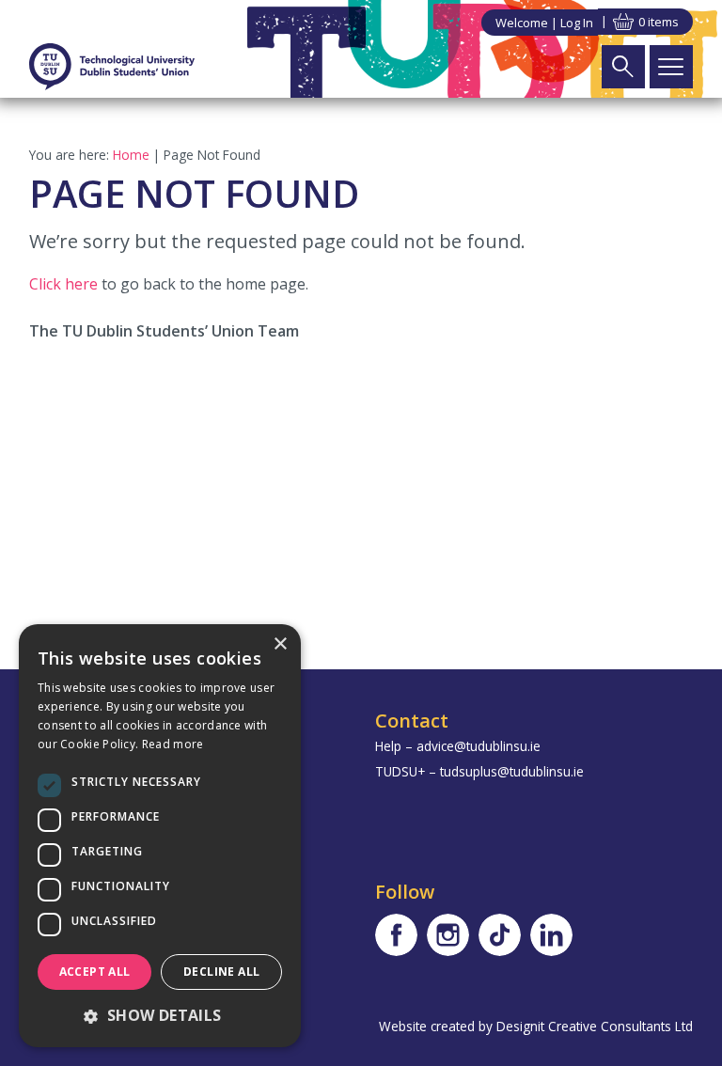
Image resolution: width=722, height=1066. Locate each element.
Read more (173, 744)
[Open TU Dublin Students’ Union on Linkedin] (551, 935)
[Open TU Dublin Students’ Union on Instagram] (448, 935)
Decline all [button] (221, 972)
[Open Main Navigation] (671, 66)
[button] (160, 1015)
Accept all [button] (95, 972)
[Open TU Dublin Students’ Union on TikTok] (500, 935)
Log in (576, 22)
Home (131, 155)
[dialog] (160, 835)
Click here (63, 284)
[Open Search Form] (623, 66)
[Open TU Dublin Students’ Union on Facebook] (396, 935)
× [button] (280, 644)
